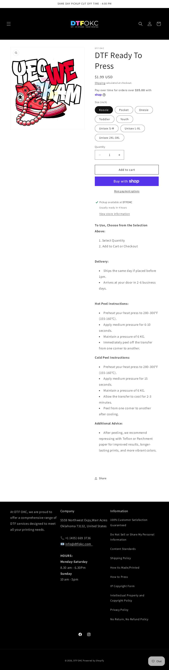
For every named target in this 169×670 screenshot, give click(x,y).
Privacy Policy (119, 610)
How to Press (119, 577)
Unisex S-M (106, 128)
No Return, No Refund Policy (129, 619)
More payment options (127, 191)
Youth (125, 119)
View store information (114, 214)
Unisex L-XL (133, 128)
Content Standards (123, 549)
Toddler (104, 119)
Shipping (100, 82)
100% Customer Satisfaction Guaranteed (129, 522)
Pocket (124, 110)
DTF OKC (77, 660)
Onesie (144, 110)
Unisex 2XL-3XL (109, 138)
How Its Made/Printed (124, 567)
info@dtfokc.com (79, 544)
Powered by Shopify (93, 660)
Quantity (100, 147)
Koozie (104, 110)
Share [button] (103, 478)
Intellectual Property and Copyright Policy (127, 597)
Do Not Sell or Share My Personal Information (132, 537)
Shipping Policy (120, 558)
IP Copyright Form (122, 586)
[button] (8, 23)
